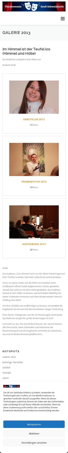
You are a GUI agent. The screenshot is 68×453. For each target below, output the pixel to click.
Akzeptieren (34, 424)
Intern (5, 378)
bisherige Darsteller (12, 362)
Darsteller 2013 (34, 119)
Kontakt (6, 372)
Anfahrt (6, 367)
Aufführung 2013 (34, 244)
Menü (62, 18)
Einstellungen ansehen (34, 442)
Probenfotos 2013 (34, 181)
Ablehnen (34, 433)
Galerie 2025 (9, 357)
